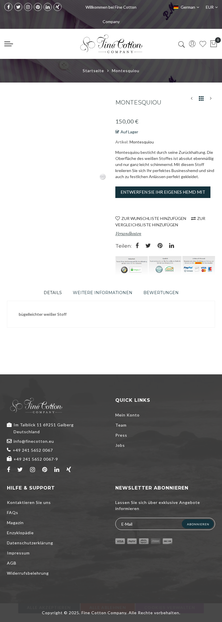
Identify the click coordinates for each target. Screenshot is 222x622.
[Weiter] (211, 99)
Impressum (18, 552)
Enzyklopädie (20, 532)
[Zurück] (192, 99)
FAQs (12, 512)
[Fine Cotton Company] (111, 44)
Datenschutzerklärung (30, 542)
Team (121, 425)
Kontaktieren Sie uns (29, 502)
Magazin (15, 522)
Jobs (120, 445)
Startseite (93, 70)
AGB (11, 563)
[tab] (53, 292)
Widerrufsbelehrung (28, 573)
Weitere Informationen (102, 292)
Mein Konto (127, 414)
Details (53, 292)
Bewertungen (161, 292)
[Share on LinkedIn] (171, 246)
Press (121, 435)
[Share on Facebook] (137, 246)
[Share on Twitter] (148, 246)
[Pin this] (160, 246)
